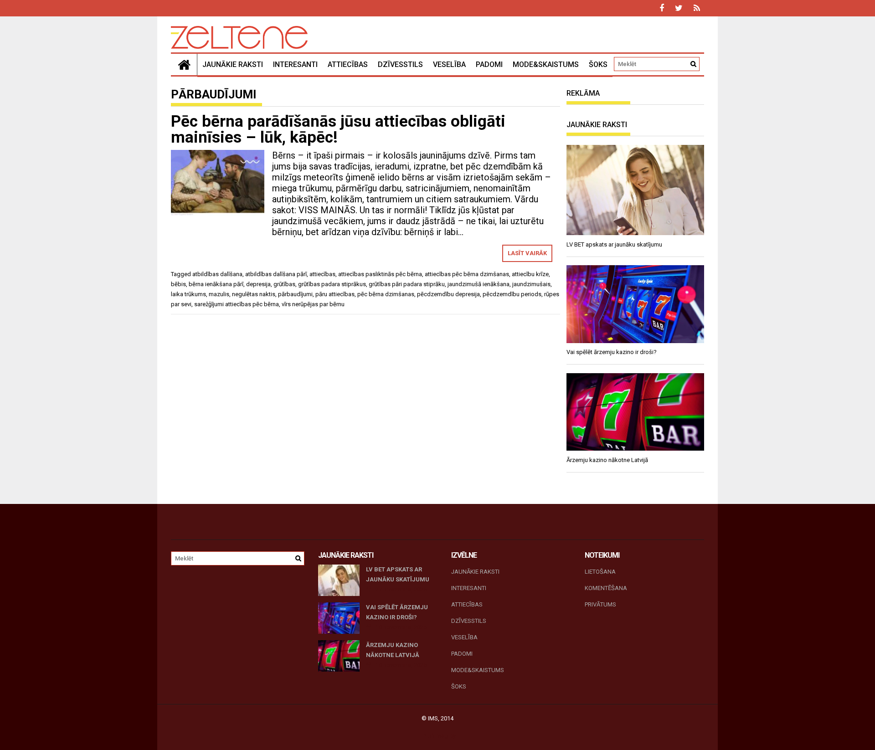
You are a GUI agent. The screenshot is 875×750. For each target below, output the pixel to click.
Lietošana (600, 571)
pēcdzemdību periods (512, 294)
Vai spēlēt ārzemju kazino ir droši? (397, 612)
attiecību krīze (530, 274)
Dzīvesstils (400, 64)
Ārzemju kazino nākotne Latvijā (392, 650)
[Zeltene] (184, 64)
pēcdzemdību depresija (448, 294)
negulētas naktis (253, 294)
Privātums (600, 604)
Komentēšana (606, 588)
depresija (258, 284)
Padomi (489, 64)
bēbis (178, 284)
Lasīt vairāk (527, 253)
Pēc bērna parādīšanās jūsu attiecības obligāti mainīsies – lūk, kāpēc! (338, 129)
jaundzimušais (531, 284)
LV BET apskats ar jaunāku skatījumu (397, 574)
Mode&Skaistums (546, 64)
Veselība (449, 64)
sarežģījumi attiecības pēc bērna (236, 304)
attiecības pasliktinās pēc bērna (380, 274)
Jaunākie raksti (232, 64)
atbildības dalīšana (217, 274)
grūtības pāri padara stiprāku (407, 284)
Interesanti (295, 64)
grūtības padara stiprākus (332, 284)
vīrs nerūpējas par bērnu (313, 304)
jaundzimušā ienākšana (479, 284)
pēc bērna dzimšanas (385, 294)
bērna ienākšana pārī (216, 284)
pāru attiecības (335, 294)
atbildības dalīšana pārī (276, 274)
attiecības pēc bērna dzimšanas (467, 274)
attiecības (322, 274)
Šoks (598, 64)
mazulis (219, 294)
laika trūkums (188, 294)
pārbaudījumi (295, 294)
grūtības (284, 284)
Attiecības (348, 64)
